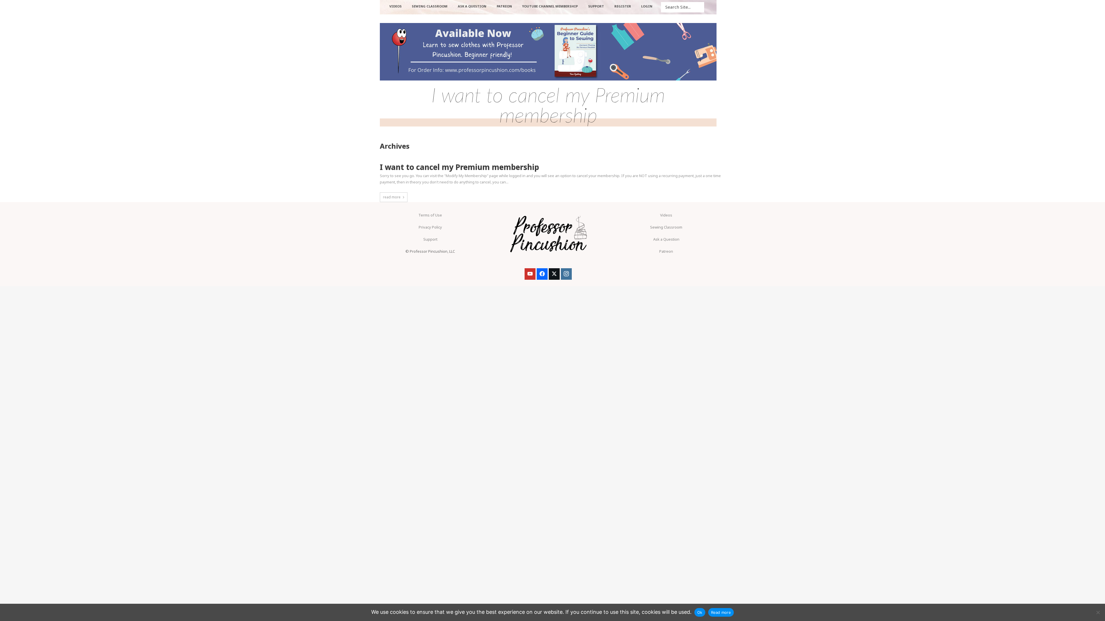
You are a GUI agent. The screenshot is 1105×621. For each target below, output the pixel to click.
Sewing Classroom (666, 227)
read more (392, 197)
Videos (666, 215)
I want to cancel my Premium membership (459, 167)
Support (430, 239)
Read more (721, 612)
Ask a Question (666, 239)
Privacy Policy (430, 227)
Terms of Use (430, 215)
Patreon (666, 251)
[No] (1098, 612)
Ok (699, 612)
